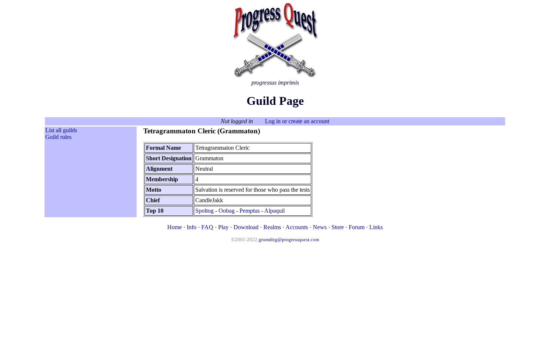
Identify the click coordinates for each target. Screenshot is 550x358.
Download (246, 227)
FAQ (207, 227)
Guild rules (58, 137)
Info (191, 227)
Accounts (296, 227)
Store (337, 227)
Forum (356, 227)
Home (174, 227)
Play (223, 227)
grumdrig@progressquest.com (289, 239)
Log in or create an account (297, 121)
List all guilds (61, 130)
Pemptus (249, 210)
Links (376, 227)
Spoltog (204, 210)
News (320, 227)
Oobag (227, 210)
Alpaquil (274, 210)
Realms (272, 227)
